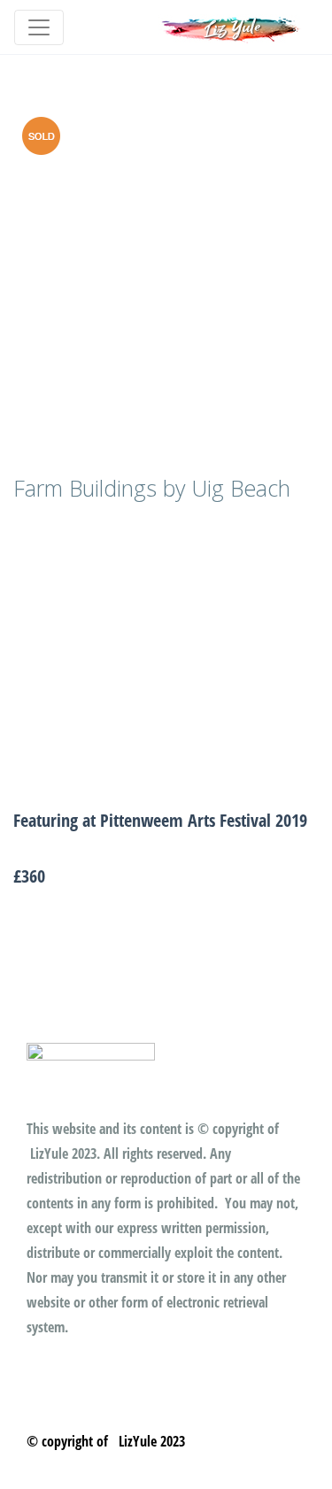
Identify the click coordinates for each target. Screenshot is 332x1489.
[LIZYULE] (231, 27)
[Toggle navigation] (39, 27)
